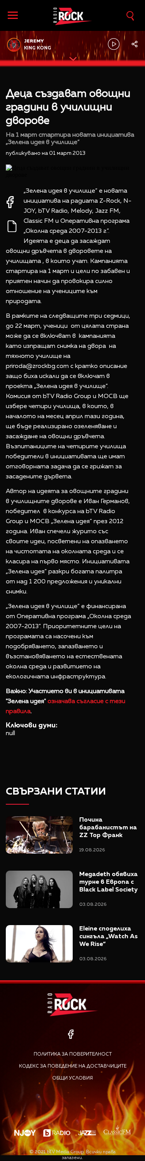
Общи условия (72, 1078)
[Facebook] (70, 1034)
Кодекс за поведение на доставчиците (72, 1066)
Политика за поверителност (73, 1054)
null (10, 733)
